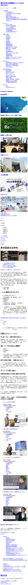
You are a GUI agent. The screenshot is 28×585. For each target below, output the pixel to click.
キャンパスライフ (10, 74)
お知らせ (5, 563)
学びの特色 (6, 287)
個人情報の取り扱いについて (14, 566)
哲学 (7, 440)
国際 (7, 467)
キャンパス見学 (10, 27)
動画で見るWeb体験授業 (12, 64)
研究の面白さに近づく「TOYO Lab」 (15, 62)
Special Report (9, 66)
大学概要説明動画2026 (11, 82)
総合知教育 (8, 70)
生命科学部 (8, 54)
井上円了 (8, 471)
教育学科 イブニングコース (12, 552)
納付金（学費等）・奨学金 (12, 79)
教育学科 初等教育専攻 (11, 546)
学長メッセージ (10, 73)
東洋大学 (4, 575)
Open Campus (9, 24)
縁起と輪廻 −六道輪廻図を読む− (11, 429)
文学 (7, 410)
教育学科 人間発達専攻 (11, 545)
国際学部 (8, 42)
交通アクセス (6, 565)
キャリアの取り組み (8, 267)
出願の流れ (8, 15)
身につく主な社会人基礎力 (9, 265)
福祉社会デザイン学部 (11, 47)
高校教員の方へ (11, 569)
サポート (5, 84)
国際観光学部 (9, 44)
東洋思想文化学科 (10, 539)
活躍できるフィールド (8, 264)
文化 (7, 437)
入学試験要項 (9, 12)
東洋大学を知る (7, 69)
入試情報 (5, 10)
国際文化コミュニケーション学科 (14, 547)
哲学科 (7, 537)
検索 (15, 8)
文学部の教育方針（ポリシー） (13, 553)
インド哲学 (8, 411)
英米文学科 (8, 542)
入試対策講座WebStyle (11, 31)
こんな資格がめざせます (9, 263)
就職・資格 (8, 77)
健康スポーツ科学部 (11, 48)
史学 (7, 474)
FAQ (7, 86)
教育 (7, 465)
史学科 (7, 543)
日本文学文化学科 (10, 540)
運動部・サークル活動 (11, 80)
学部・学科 (6, 34)
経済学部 (8, 37)
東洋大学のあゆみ (10, 72)
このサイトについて (8, 568)
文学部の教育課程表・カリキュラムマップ (16, 555)
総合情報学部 (9, 51)
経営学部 (8, 38)
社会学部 (8, 41)
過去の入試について (11, 16)
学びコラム (6, 61)
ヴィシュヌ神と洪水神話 (9, 401)
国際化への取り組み (11, 76)
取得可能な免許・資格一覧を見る (13, 317)
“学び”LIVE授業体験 (11, 25)
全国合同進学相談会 (11, 28)
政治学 (7, 500)
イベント (5, 23)
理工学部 (8, 50)
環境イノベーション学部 (12, 52)
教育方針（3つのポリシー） (13, 58)
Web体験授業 (9, 407)
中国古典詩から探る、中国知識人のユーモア (14, 491)
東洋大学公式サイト (12, 570)
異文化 (7, 468)
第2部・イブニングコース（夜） (14, 57)
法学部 (7, 39)
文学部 (7, 35)
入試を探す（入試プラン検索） (13, 13)
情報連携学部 (9, 45)
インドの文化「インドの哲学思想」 (12, 457)
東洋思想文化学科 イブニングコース (15, 549)
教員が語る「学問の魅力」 (12, 65)
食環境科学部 (9, 55)
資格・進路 (6, 288)
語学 (7, 501)
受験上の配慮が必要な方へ (12, 17)
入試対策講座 (9, 30)
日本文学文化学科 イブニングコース (15, 550)
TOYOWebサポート (10, 87)
